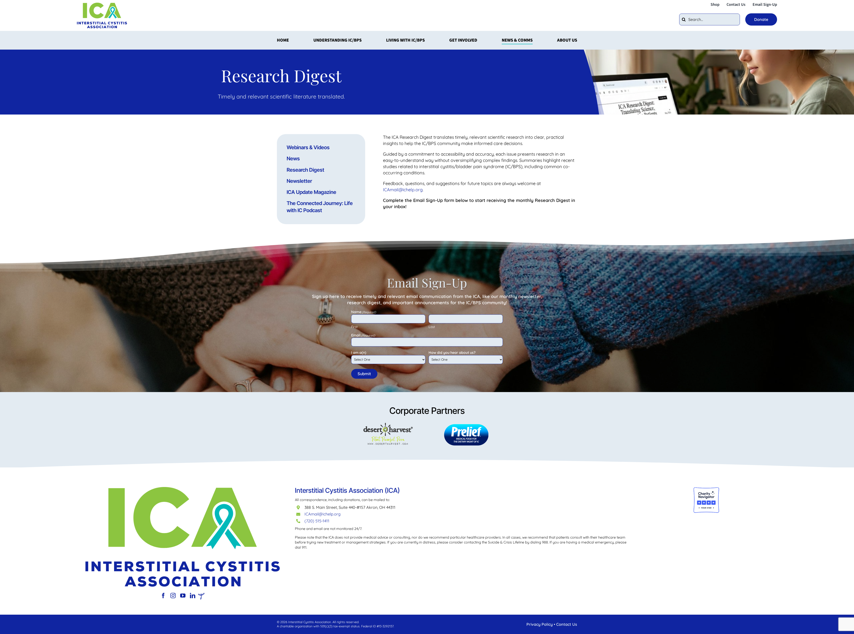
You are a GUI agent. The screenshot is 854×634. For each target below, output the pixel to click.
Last (432, 327)
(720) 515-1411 (316, 520)
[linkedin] (192, 595)
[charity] (706, 489)
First (354, 327)
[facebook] (163, 595)
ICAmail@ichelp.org (322, 514)
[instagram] (173, 595)
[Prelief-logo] (182, 489)
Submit (364, 373)
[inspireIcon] (201, 595)
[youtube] (182, 595)
